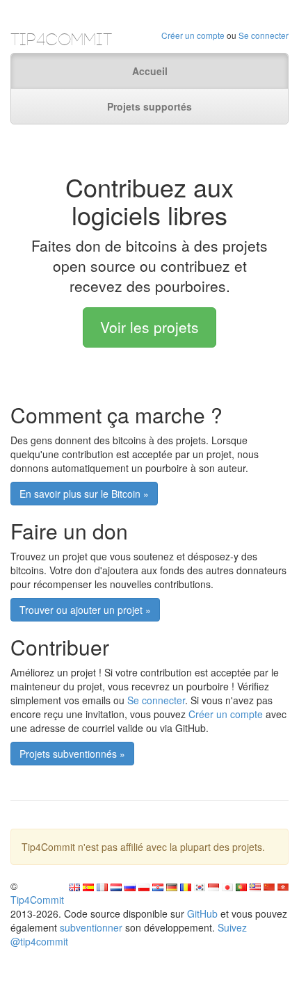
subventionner (91, 927)
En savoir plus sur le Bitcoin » (84, 494)
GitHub (202, 913)
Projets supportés (149, 106)
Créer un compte (193, 35)
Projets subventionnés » (72, 754)
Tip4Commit (37, 900)
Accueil (150, 71)
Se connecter (264, 35)
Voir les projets (149, 326)
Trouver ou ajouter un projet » (85, 610)
